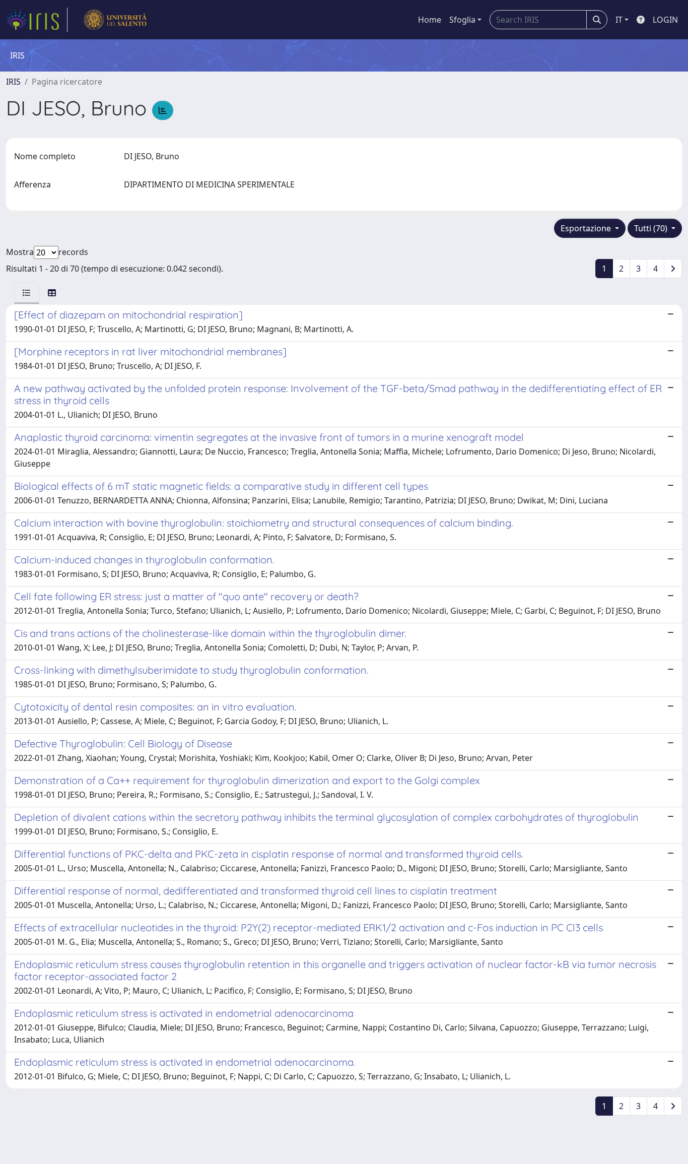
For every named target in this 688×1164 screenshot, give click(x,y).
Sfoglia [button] (462, 19)
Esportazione (587, 228)
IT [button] (619, 19)
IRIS (13, 81)
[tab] (26, 292)
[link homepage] (36, 20)
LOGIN (665, 19)
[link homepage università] (115, 20)
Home (429, 19)
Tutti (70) (651, 228)
